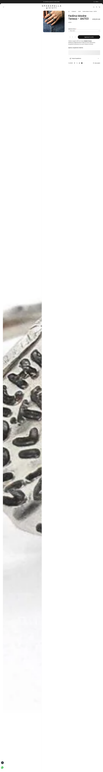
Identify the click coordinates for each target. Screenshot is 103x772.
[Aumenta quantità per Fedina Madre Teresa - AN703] (75, 37)
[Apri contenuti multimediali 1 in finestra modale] (22, 391)
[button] (2, 762)
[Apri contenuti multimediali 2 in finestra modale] (54, 21)
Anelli (79, 11)
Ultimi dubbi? (97, 63)
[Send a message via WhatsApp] (2, 767)
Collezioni (74, 11)
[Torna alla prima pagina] (69, 11)
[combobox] (97, 1)
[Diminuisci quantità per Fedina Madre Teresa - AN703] (69, 37)
